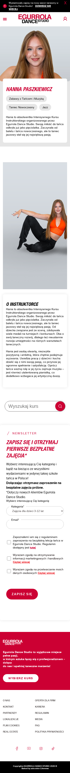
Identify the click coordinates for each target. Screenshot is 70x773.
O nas (6, 700)
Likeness (44, 768)
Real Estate (10, 731)
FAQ (37, 725)
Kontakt (8, 706)
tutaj (33, 547)
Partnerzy (10, 713)
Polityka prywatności (49, 731)
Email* (15, 519)
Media (39, 719)
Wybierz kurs (20, 678)
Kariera (40, 706)
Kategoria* (17, 506)
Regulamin (42, 713)
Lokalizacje (11, 719)
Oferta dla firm (45, 700)
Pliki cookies (11, 725)
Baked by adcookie (31, 768)
